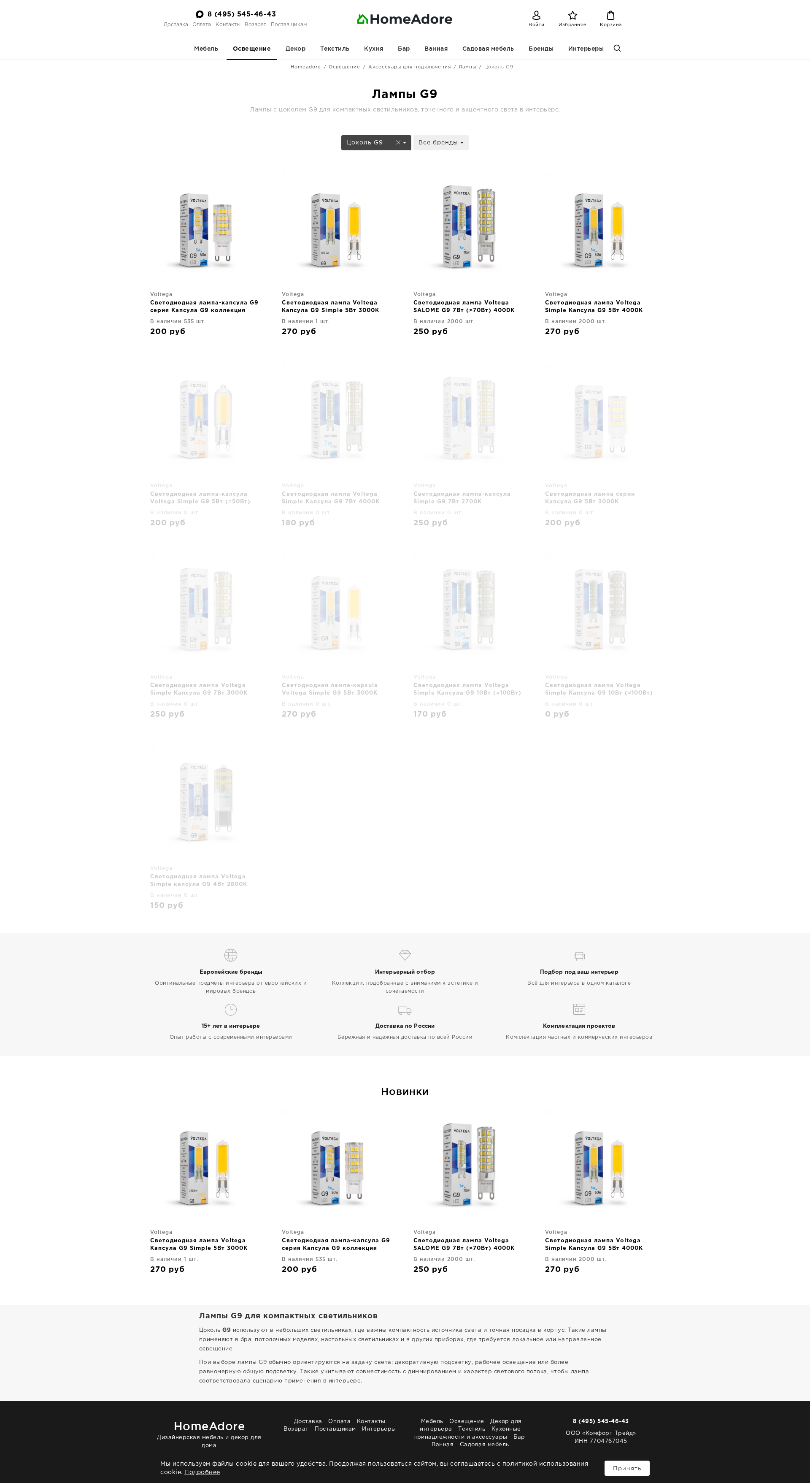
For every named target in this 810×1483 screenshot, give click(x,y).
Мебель (206, 48)
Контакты (228, 24)
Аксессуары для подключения (409, 67)
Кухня (373, 48)
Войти (537, 25)
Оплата (201, 24)
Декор (296, 48)
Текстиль (335, 48)
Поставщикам (289, 24)
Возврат (255, 24)
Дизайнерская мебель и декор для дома (209, 1434)
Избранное (573, 25)
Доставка (176, 24)
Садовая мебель (488, 48)
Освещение (252, 49)
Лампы (467, 67)
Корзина (611, 25)
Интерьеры (586, 48)
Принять (627, 1468)
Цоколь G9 (365, 142)
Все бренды (439, 142)
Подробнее (202, 1472)
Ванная (436, 48)
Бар (404, 48)
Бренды (541, 48)
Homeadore (306, 67)
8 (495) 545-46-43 (242, 14)
